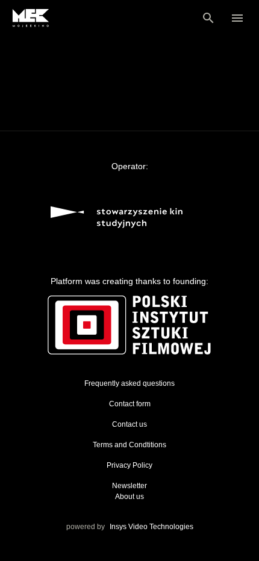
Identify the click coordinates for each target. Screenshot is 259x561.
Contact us (129, 424)
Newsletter (129, 486)
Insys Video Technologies (151, 526)
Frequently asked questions (129, 383)
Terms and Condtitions (129, 445)
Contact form (130, 404)
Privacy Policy (129, 465)
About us (129, 496)
